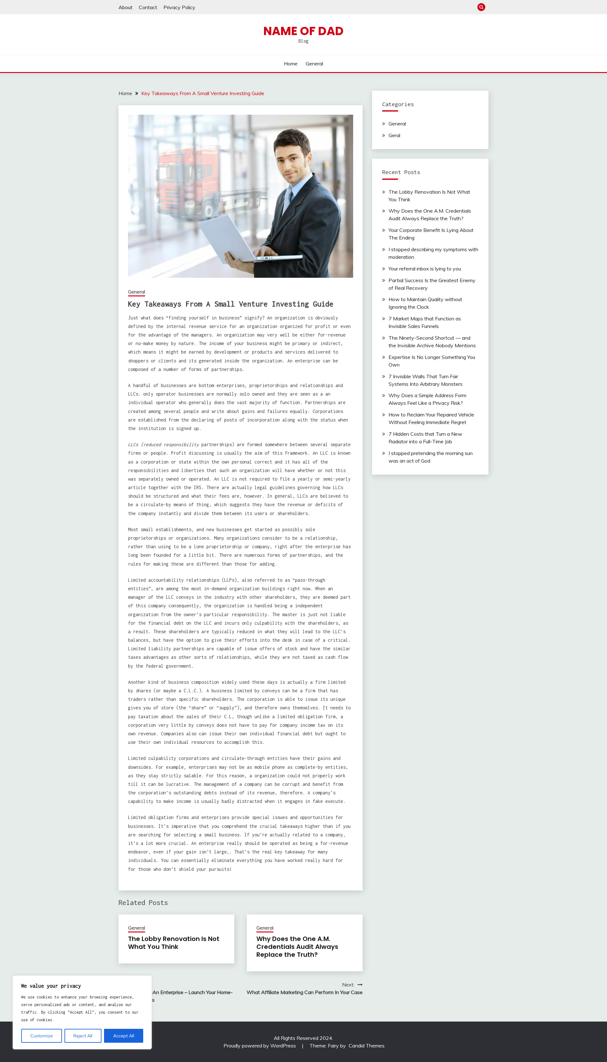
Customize (41, 1036)
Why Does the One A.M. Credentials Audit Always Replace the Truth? (297, 946)
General (314, 63)
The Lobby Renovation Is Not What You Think (173, 942)
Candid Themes (366, 1045)
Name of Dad (303, 31)
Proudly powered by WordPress (260, 1045)
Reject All (82, 1036)
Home (290, 63)
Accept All (123, 1036)
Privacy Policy (179, 7)
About (125, 7)
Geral (394, 135)
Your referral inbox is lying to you (425, 268)
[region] (82, 1012)
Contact (148, 7)
